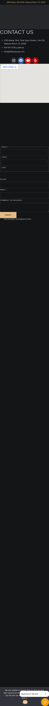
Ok (25, 702)
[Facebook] (21, 60)
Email (3, 189)
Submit (8, 215)
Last (4, 167)
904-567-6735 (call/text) (14, 47)
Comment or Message (11, 200)
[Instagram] (13, 60)
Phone (3, 179)
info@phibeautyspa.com (14, 51)
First (4, 157)
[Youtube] (28, 60)
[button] (44, 17)
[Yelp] (35, 60)
